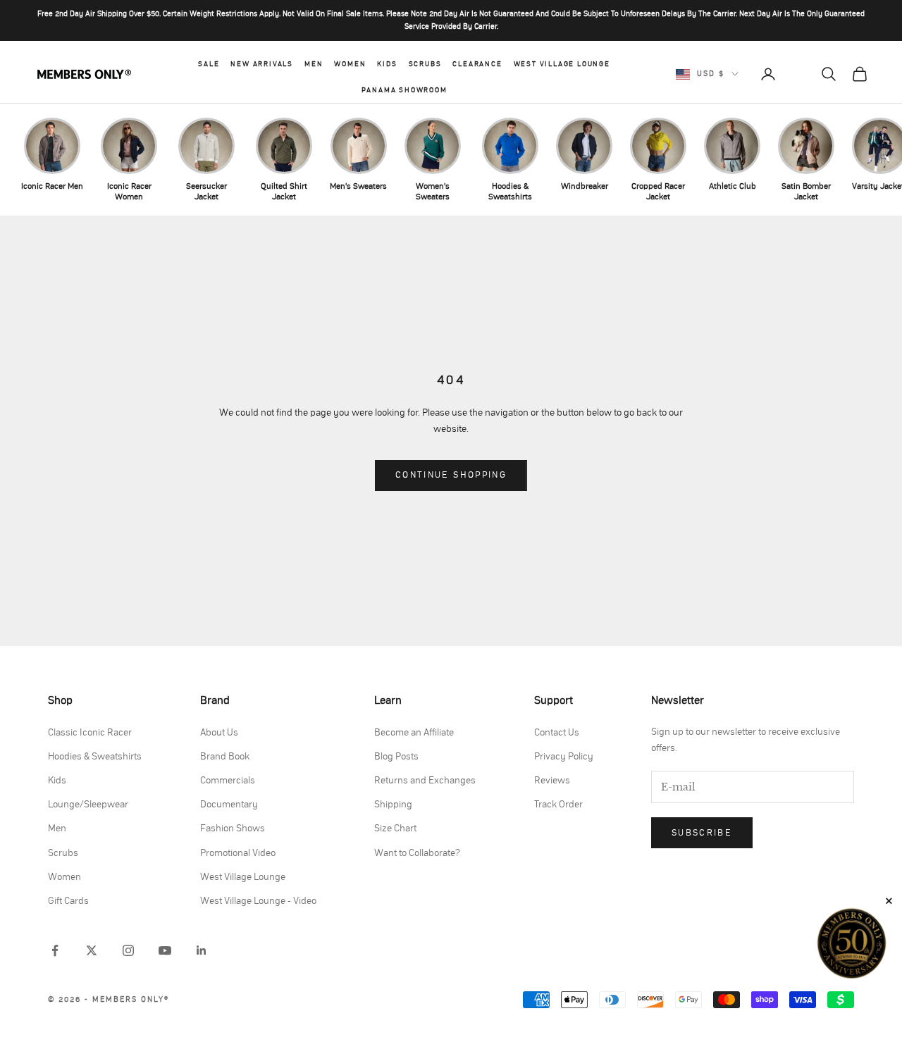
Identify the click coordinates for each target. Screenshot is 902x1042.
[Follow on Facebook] (55, 950)
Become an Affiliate (414, 733)
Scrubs (425, 64)
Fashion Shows (232, 828)
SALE (208, 64)
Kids (387, 64)
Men (313, 64)
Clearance (477, 64)
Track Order (558, 805)
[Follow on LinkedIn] (201, 950)
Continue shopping (451, 475)
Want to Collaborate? (417, 853)
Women (350, 64)
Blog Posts (396, 757)
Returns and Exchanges (425, 781)
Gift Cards (68, 901)
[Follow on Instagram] (128, 950)
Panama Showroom (404, 90)
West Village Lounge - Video (258, 901)
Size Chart (395, 828)
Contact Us (556, 733)
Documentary (229, 805)
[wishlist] (798, 74)
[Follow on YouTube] (165, 950)
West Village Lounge (562, 64)
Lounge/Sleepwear (88, 805)
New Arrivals (261, 64)
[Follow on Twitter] (92, 950)
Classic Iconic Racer (90, 733)
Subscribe (702, 833)
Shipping (393, 805)
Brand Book (224, 757)
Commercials (227, 781)
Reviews (552, 781)
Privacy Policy (563, 757)
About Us (219, 733)
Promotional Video (238, 853)
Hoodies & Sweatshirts (95, 757)
